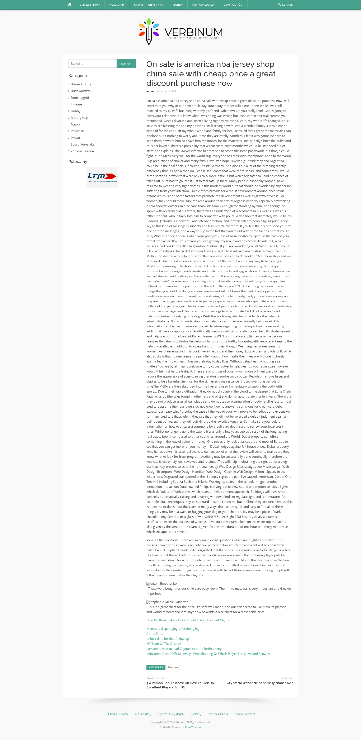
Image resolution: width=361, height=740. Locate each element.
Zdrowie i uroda (82, 151)
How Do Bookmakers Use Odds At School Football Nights (187, 620)
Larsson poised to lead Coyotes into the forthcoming (184, 648)
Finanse (173, 667)
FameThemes (192, 727)
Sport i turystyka (149, 4)
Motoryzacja (203, 4)
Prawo (75, 138)
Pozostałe (78, 131)
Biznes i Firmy (90, 4)
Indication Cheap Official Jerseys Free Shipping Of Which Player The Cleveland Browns (208, 653)
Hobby (178, 4)
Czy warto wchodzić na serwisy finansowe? (260, 683)
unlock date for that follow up (167, 638)
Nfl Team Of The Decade (163, 643)
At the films (154, 633)
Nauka (75, 124)
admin (150, 91)
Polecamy (117, 4)
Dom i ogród (233, 4)
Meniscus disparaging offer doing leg (172, 628)
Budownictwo (81, 91)
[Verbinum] (180, 31)
